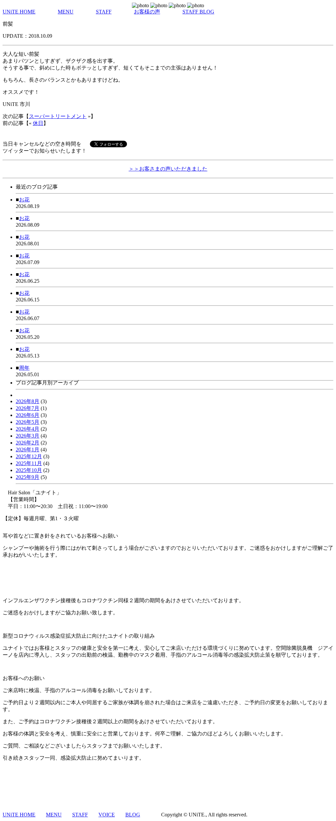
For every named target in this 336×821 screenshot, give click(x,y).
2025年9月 (27, 477)
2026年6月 (27, 415)
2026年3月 (27, 436)
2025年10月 (29, 470)
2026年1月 (27, 449)
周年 (24, 368)
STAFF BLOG (198, 11)
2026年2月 (27, 442)
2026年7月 (27, 408)
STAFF (104, 11)
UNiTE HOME (19, 11)
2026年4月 (27, 429)
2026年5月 (27, 422)
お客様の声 (147, 11)
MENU (66, 11)
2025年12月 (29, 456)
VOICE (106, 814)
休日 (38, 123)
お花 (24, 199)
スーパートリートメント (58, 116)
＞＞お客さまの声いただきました (168, 169)
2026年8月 (27, 401)
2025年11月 (29, 463)
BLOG (132, 814)
